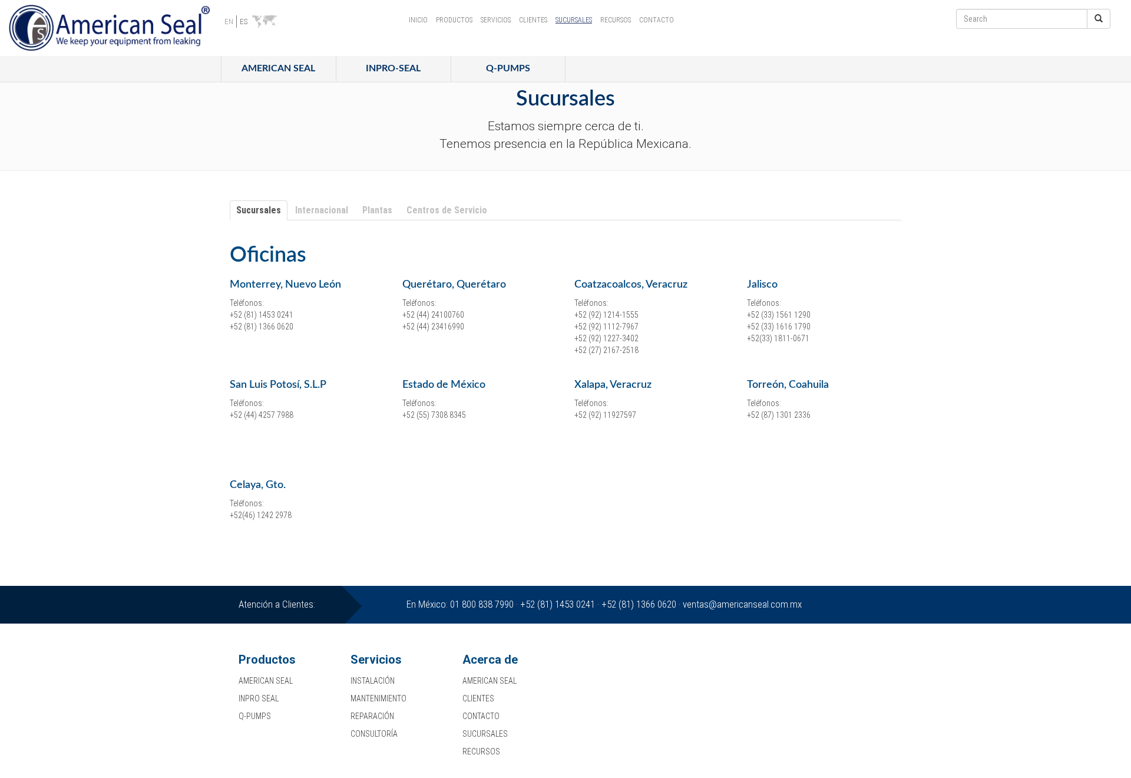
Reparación (372, 716)
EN (228, 21)
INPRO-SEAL (393, 68)
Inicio (418, 20)
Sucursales (573, 20)
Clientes (533, 20)
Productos (454, 20)
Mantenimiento (378, 698)
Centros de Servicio (446, 210)
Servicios (496, 20)
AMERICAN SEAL (266, 680)
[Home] (114, 28)
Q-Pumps (508, 68)
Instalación (372, 680)
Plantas (377, 210)
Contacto (656, 20)
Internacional (321, 210)
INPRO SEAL (259, 698)
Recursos (615, 20)
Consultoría (374, 734)
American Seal (278, 68)
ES (243, 21)
